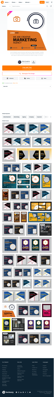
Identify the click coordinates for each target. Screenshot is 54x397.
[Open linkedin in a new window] (21, 392)
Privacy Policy (48, 392)
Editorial (27, 2)
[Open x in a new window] (27, 392)
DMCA (18, 369)
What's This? (15, 83)
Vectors (6, 2)
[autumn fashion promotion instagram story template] (5, 195)
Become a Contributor (34, 374)
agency (24, 117)
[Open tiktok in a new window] (25, 392)
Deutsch (44, 371)
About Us (34, 369)
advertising (16, 117)
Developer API (5, 375)
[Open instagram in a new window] (18, 392)
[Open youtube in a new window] (30, 392)
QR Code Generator (4, 385)
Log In (47, 2)
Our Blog (34, 371)
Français (44, 373)
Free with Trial (27, 68)
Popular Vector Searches (20, 374)
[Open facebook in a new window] (16, 392)
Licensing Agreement (19, 366)
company (31, 117)
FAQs (33, 365)
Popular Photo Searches (20, 378)
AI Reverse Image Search (5, 378)
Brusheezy (4, 365)
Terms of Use (41, 392)
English (43, 365)
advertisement (7, 117)
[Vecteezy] (2, 2)
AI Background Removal (5, 381)
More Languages (46, 375)
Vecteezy (4, 367)
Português (44, 369)
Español (43, 367)
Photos (13, 2)
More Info (5, 86)
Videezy (4, 369)
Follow (33, 62)
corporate (39, 117)
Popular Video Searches (20, 381)
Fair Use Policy (46, 393)
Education (4, 373)
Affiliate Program (19, 371)
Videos (20, 2)
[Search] (47, 6)
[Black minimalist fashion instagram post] (45, 229)
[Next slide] (48, 117)
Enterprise (4, 371)
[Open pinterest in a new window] (23, 392)
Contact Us (34, 367)
